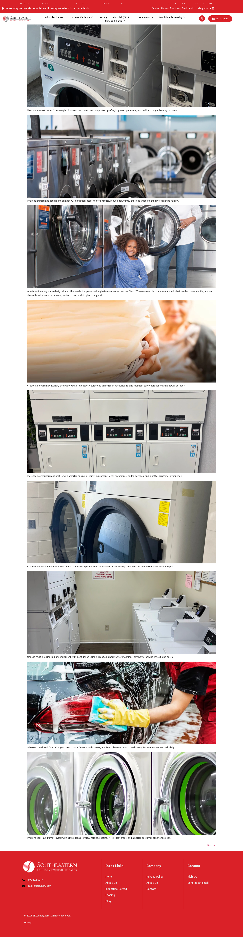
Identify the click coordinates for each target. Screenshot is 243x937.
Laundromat (144, 17)
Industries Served (54, 17)
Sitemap (28, 922)
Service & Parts (113, 21)
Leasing (103, 17)
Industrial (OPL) (120, 17)
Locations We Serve (79, 17)
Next (211, 845)
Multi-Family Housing (170, 17)
